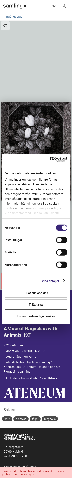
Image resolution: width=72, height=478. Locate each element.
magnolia (50, 419)
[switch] (61, 240)
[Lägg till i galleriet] (5, 25)
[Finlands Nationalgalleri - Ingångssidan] (13, 6)
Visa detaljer (50, 280)
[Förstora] (36, 151)
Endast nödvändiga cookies (36, 316)
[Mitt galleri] (64, 6)
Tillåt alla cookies (36, 293)
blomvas (21, 419)
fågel (35, 419)
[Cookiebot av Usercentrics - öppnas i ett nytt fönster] (50, 159)
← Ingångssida (12, 16)
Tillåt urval (36, 304)
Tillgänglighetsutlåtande (20, 466)
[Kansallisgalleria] (20, 439)
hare (7, 419)
